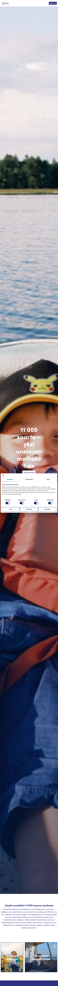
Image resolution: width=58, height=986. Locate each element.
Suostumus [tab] (10, 479)
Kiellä (10, 509)
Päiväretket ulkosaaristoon (41, 957)
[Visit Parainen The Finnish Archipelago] (5, 3)
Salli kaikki (47, 509)
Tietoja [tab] (48, 479)
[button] (29, 472)
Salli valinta (29, 509)
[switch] (22, 503)
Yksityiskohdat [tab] (29, 479)
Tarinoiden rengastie (12, 957)
